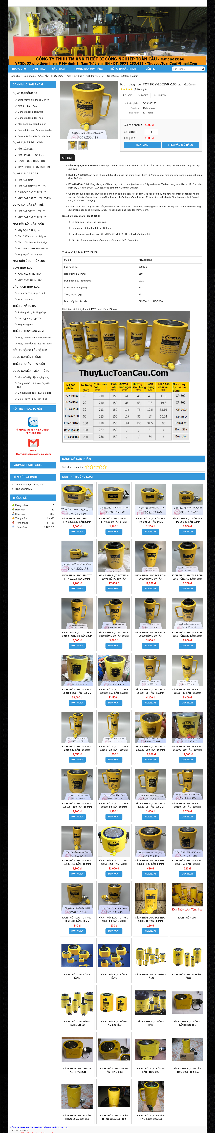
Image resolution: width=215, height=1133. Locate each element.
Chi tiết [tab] (67, 157)
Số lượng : (130, 131)
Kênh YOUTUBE (23, 488)
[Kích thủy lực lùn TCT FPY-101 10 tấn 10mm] (77, 556)
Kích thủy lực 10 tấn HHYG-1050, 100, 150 (187, 1070)
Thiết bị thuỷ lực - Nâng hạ (28, 484)
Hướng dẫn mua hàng (88, 68)
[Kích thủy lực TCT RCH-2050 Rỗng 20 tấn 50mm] (187, 613)
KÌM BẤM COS (25, 149)
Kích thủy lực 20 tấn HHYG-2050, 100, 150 (77, 1117)
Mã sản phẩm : (132, 103)
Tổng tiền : (130, 137)
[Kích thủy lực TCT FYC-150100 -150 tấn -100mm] (187, 727)
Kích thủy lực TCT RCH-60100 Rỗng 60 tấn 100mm (150, 578)
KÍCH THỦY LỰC (187, 917)
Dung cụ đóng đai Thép (30, 117)
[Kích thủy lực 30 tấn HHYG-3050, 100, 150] (114, 1096)
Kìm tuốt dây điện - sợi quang (33, 377)
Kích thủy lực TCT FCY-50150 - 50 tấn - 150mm (151, 691)
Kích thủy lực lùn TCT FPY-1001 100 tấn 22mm (77, 520)
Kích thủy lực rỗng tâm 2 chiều (114, 1023)
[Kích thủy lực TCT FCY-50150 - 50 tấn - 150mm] (150, 670)
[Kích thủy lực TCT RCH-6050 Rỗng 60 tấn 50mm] (187, 556)
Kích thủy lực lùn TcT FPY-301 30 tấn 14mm (150, 520)
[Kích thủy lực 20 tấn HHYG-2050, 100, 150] (77, 1096)
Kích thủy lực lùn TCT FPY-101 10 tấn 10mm (77, 577)
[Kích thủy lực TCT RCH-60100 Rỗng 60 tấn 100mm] (150, 556)
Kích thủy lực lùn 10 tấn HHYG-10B (187, 1023)
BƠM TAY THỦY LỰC (29, 274)
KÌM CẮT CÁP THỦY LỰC (32, 186)
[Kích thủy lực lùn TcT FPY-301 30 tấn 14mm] (150, 499)
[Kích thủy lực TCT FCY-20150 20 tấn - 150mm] (77, 727)
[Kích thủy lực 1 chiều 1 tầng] (150, 955)
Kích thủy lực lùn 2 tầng (114, 976)
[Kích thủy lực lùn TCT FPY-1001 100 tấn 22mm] (77, 499)
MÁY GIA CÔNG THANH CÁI (33, 248)
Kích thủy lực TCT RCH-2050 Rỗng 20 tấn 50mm (187, 634)
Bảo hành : (134, 112)
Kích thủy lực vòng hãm (151, 1023)
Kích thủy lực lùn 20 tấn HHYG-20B (77, 1070)
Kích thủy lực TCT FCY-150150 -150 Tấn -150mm (114, 691)
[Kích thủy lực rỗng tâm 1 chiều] (77, 1002)
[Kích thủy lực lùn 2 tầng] (114, 955)
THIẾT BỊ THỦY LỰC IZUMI (28, 330)
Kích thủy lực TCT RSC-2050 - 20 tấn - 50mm (114, 919)
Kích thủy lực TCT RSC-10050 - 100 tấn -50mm (150, 862)
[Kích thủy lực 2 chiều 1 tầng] (187, 955)
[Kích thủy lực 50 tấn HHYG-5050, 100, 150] (150, 1096)
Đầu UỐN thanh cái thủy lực (33, 242)
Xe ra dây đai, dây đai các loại (34, 136)
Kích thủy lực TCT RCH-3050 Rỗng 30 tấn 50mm (114, 634)
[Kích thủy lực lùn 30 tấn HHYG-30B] (114, 1049)
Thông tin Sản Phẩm (123, 68)
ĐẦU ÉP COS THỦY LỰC (31, 161)
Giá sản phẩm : (133, 124)
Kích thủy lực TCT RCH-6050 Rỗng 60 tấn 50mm (187, 577)
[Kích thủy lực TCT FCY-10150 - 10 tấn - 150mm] (114, 727)
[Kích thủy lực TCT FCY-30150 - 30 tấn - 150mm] (187, 670)
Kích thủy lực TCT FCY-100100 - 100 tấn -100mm (77, 805)
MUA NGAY (77, 532)
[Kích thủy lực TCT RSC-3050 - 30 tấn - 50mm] (77, 898)
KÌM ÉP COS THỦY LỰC (31, 155)
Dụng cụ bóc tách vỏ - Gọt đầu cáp (33, 385)
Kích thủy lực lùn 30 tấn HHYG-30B (114, 1070)
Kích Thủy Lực (25, 299)
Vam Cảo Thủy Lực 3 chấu (32, 293)
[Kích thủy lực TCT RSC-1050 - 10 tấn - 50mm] (150, 898)
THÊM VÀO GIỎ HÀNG (180, 145)
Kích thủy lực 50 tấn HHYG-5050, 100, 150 (150, 1117)
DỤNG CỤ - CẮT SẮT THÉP (29, 204)
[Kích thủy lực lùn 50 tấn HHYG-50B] (150, 1049)
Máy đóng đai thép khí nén (32, 124)
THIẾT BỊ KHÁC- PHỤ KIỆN (29, 363)
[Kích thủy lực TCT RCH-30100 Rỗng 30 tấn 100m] (77, 613)
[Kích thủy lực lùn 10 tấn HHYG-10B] (187, 1002)
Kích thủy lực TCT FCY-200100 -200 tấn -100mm (151, 748)
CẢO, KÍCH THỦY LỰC (26, 286)
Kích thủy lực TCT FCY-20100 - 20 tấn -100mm (187, 805)
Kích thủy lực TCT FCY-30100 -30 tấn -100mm (151, 805)
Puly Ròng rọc (25, 324)
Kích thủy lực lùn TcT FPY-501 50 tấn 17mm (114, 520)
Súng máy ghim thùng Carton (33, 99)
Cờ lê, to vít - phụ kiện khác (32, 398)
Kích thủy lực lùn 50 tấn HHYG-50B (150, 1070)
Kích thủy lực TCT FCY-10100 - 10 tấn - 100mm (77, 862)
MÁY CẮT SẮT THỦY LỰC (32, 217)
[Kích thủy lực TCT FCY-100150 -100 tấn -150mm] (89, 110)
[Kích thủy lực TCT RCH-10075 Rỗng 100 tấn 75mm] (114, 556)
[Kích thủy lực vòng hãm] (150, 1002)
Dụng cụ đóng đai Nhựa (30, 111)
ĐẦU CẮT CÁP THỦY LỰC (32, 192)
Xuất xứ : (135, 108)
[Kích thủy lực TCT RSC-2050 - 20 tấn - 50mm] (114, 898)
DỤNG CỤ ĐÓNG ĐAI (25, 93)
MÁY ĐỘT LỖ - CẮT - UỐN (28, 223)
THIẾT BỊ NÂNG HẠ (24, 305)
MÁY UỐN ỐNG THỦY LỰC (29, 260)
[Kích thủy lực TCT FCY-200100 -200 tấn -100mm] (150, 727)
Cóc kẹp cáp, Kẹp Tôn (29, 318)
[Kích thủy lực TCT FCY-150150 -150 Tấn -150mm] (114, 670)
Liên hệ (150, 68)
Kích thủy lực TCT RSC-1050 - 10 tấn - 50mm (150, 919)
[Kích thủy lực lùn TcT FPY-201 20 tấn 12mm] (187, 499)
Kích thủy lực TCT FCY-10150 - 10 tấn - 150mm (114, 748)
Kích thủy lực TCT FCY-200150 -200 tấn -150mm (77, 691)
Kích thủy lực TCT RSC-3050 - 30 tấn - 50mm (77, 919)
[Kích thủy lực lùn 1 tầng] (77, 955)
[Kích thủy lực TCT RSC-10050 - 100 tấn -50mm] (150, 841)
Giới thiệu (39, 68)
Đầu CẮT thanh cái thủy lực (32, 236)
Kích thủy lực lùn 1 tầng (77, 976)
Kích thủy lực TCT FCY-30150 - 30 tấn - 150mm (187, 691)
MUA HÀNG (142, 145)
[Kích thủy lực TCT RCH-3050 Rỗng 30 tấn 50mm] (114, 613)
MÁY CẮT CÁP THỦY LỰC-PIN (34, 198)
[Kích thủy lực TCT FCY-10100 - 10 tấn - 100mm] (77, 841)
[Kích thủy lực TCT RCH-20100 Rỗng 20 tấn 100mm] (150, 613)
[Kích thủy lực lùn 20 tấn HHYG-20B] (77, 1049)
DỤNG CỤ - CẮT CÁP (25, 173)
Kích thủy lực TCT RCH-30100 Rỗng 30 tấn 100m (77, 634)
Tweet (144, 95)
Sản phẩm (58, 68)
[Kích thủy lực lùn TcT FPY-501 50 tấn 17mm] (114, 499)
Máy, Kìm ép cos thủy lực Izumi (34, 337)
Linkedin (161, 95)
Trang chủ (19, 68)
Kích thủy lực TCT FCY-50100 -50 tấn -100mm (114, 805)
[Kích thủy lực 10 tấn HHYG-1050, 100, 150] (187, 1049)
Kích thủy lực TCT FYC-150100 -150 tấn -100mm (187, 748)
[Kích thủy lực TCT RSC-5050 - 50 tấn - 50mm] (187, 841)
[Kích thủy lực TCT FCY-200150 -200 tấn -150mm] (77, 670)
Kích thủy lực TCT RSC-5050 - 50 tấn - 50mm (187, 862)
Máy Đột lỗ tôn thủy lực (30, 254)
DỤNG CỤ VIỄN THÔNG (27, 357)
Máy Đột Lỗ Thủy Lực (29, 230)
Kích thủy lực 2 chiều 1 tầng (187, 976)
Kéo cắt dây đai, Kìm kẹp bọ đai (35, 130)
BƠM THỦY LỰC (23, 267)
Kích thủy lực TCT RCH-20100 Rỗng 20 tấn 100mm (150, 636)
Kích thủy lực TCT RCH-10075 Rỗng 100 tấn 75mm (114, 578)
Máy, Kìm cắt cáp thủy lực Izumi (35, 343)
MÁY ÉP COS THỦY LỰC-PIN (34, 167)
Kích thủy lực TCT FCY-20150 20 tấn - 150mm (77, 748)
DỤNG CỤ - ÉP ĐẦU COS (28, 142)
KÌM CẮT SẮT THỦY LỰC (31, 211)
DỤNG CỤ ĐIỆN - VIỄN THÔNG (31, 370)
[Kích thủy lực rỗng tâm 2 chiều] (114, 1002)
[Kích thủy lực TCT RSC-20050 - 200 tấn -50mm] (114, 841)
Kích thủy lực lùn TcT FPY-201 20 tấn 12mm (187, 520)
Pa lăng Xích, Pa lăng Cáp (32, 312)
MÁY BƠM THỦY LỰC (30, 280)
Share (128, 95)
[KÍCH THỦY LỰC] (187, 898)
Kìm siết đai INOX (27, 105)
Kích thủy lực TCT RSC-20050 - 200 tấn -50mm (114, 862)
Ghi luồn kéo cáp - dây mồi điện (35, 392)
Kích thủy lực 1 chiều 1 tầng (150, 976)
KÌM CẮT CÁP (25, 180)
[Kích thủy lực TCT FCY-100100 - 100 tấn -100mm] (77, 784)
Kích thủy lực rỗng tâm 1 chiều (77, 1023)
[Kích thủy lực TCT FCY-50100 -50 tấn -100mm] (114, 784)
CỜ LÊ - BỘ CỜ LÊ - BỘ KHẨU (31, 350)
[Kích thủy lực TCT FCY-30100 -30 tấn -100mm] (150, 784)
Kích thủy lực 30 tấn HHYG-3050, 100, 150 (114, 1117)
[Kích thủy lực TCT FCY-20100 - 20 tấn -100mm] (187, 784)
